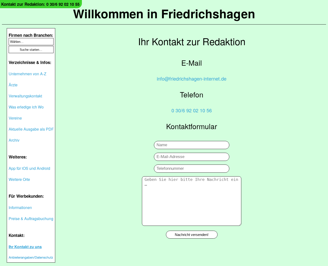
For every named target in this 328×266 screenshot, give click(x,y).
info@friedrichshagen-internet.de (191, 78)
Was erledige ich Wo (26, 107)
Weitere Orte (19, 179)
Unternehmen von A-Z (27, 73)
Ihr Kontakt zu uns (25, 246)
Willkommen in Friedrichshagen (164, 13)
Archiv (14, 140)
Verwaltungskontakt (25, 96)
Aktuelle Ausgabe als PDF (31, 129)
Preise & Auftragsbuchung (31, 218)
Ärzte (13, 85)
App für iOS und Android (29, 168)
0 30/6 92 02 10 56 (191, 110)
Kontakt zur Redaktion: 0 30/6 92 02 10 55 (40, 4)
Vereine (15, 118)
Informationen (20, 207)
